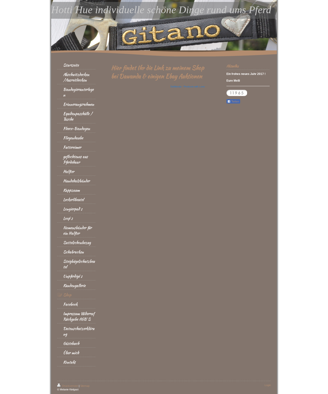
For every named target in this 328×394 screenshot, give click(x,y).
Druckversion (70, 385)
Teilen (235, 101)
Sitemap (85, 385)
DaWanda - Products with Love (187, 86)
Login (268, 385)
